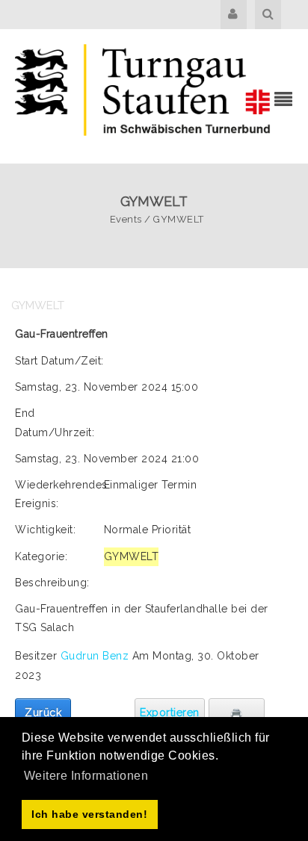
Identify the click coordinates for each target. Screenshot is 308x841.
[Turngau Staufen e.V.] (143, 95)
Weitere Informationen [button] (86, 775)
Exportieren (170, 713)
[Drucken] (237, 712)
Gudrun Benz (96, 656)
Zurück (43, 713)
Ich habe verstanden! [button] (89, 814)
